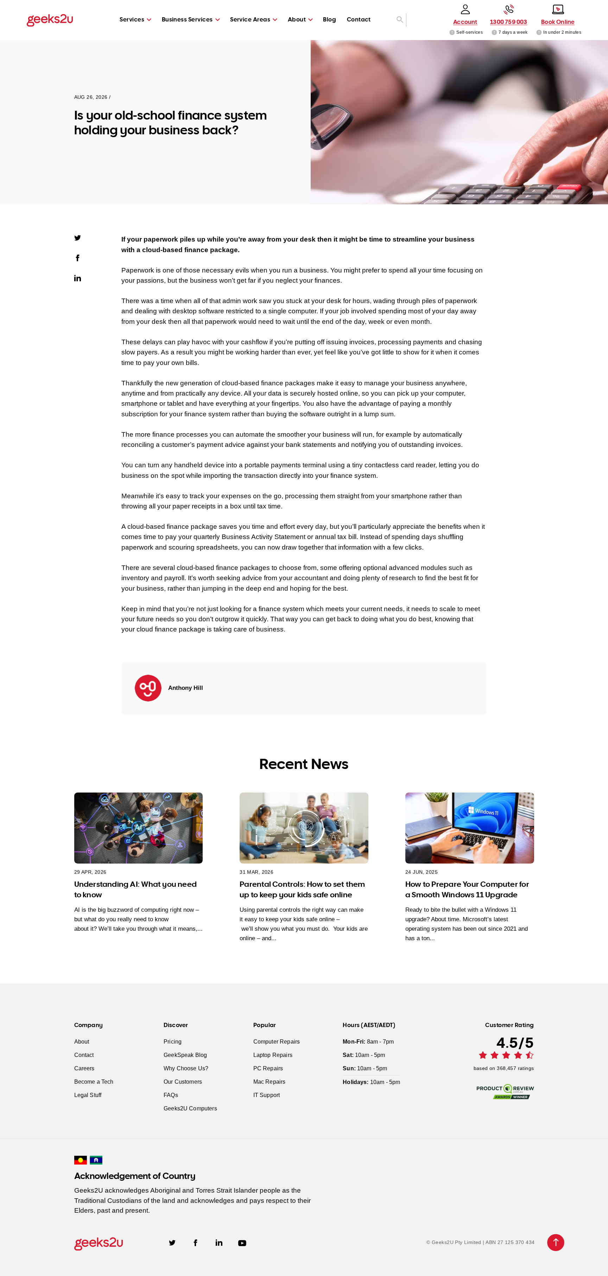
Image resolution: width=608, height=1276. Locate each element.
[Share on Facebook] (81, 258)
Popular (264, 1025)
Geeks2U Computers (190, 1108)
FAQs (171, 1095)
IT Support (266, 1095)
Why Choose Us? (186, 1068)
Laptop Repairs (272, 1055)
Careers (84, 1068)
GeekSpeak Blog (185, 1055)
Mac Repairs (269, 1082)
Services (132, 19)
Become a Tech (94, 1082)
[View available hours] (494, 32)
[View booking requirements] (539, 32)
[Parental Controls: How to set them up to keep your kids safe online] (304, 828)
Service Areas (250, 19)
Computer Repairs (276, 1042)
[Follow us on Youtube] (242, 1242)
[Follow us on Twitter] (172, 1242)
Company (88, 1025)
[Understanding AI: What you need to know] (138, 828)
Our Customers (183, 1082)
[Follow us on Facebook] (195, 1242)
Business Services (187, 19)
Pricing (173, 1042)
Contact (359, 19)
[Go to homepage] (50, 20)
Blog (329, 19)
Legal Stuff (88, 1095)
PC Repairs (268, 1068)
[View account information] (452, 32)
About (297, 19)
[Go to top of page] (555, 1242)
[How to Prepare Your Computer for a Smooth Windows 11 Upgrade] (469, 828)
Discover (176, 1025)
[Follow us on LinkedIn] (219, 1242)
